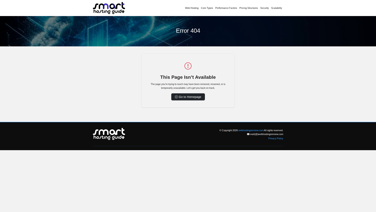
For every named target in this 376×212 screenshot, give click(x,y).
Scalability (276, 8)
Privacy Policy (275, 138)
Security (264, 8)
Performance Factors (226, 8)
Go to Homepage (189, 96)
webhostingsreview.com (250, 130)
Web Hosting (192, 8)
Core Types (207, 8)
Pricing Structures (248, 8)
